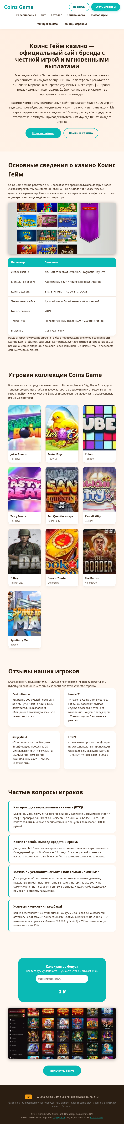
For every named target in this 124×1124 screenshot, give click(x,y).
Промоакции (99, 15)
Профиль (79, 7)
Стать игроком (105, 7)
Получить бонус (62, 1071)
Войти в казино (81, 133)
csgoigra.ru (59, 1117)
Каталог (56, 15)
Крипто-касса (76, 15)
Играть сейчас (43, 133)
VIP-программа (47, 24)
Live (43, 15)
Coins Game (96, 1117)
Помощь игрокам (75, 24)
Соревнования (26, 15)
